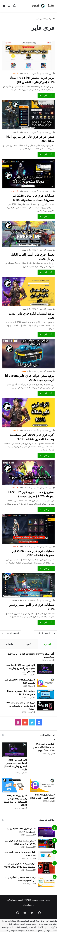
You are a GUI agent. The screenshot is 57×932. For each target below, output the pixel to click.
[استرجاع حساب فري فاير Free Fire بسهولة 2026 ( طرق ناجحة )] (28, 472)
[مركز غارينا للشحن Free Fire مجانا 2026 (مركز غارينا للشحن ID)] (28, 55)
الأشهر (29, 644)
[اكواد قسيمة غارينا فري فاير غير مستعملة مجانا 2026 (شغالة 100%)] (46, 868)
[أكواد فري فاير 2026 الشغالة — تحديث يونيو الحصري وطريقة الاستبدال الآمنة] (45, 669)
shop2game (28, 905)
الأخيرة (47, 644)
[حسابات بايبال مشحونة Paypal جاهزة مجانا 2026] (45, 694)
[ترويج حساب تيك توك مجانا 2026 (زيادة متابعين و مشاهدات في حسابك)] (45, 705)
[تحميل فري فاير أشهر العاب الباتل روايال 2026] (28, 234)
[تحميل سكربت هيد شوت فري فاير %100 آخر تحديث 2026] (46, 844)
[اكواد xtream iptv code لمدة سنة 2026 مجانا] (46, 855)
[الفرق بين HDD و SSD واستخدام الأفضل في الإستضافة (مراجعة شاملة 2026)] (14, 785)
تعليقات (10, 644)
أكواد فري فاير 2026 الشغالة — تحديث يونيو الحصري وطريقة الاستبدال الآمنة (21, 668)
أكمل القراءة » (46, 95)
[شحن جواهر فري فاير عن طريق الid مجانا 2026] (28, 114)
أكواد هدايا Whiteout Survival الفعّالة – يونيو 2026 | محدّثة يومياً (44, 747)
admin (49, 250)
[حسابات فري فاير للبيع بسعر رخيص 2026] (28, 585)
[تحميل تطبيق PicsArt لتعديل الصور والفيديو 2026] (45, 682)
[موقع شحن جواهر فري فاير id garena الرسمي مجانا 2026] (28, 353)
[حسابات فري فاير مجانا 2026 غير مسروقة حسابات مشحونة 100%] (28, 173)
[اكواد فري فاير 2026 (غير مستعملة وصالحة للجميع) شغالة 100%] (28, 412)
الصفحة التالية (13, 633)
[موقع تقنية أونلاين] (43, 6)
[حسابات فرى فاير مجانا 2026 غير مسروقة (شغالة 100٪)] (28, 529)
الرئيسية (49, 19)
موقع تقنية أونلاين (46, 73)
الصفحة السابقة (43, 633)
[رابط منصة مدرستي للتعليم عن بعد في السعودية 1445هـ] (46, 881)
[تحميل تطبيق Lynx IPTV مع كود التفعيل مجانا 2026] (46, 832)
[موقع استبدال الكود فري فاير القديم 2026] (28, 291)
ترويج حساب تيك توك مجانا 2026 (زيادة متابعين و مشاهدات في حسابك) (20, 705)
